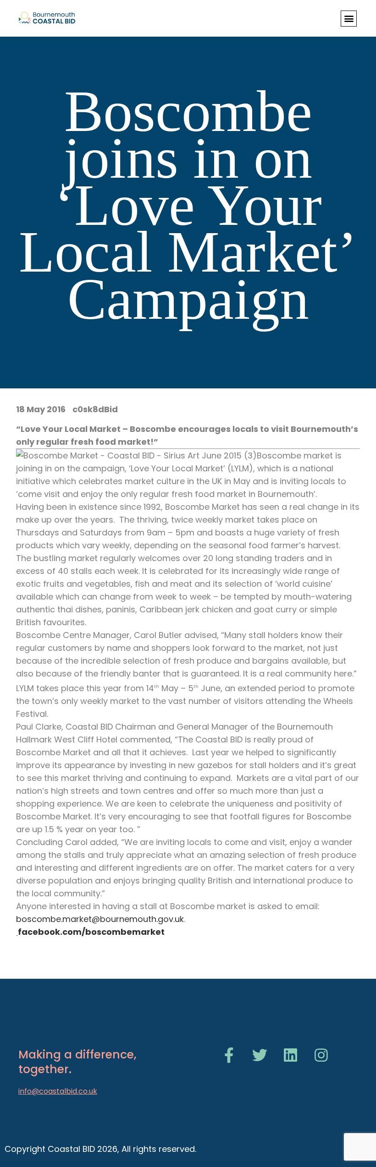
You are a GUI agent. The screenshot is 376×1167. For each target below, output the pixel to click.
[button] (349, 19)
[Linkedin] (290, 1055)
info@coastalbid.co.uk (57, 1091)
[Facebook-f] (229, 1055)
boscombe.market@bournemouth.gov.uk (100, 919)
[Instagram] (321, 1055)
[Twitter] (259, 1055)
